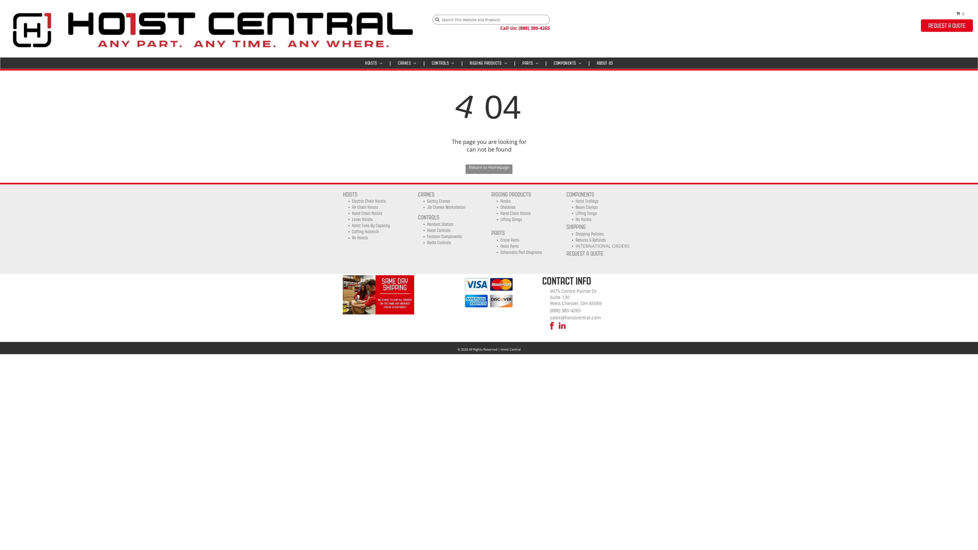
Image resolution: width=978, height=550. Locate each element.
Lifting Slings (511, 219)
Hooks (505, 201)
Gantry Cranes (438, 201)
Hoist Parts (509, 246)
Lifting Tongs (586, 213)
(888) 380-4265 (565, 310)
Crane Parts (510, 240)
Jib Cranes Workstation (446, 207)
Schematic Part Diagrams (521, 252)
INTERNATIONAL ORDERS (603, 246)
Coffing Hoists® (365, 232)
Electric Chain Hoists (369, 201)
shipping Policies (590, 234)
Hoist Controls (439, 230)
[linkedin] (562, 326)
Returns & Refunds (591, 240)
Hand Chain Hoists (367, 213)
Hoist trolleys (587, 201)
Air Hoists (360, 238)
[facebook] (551, 326)
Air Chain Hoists (365, 207)
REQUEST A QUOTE (585, 253)
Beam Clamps (587, 207)
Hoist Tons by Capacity (371, 225)
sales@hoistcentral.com (575, 317)
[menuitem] (375, 63)
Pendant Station (440, 224)
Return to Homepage (489, 167)
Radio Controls (439, 242)
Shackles (507, 207)
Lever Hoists (362, 219)
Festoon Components (444, 236)
